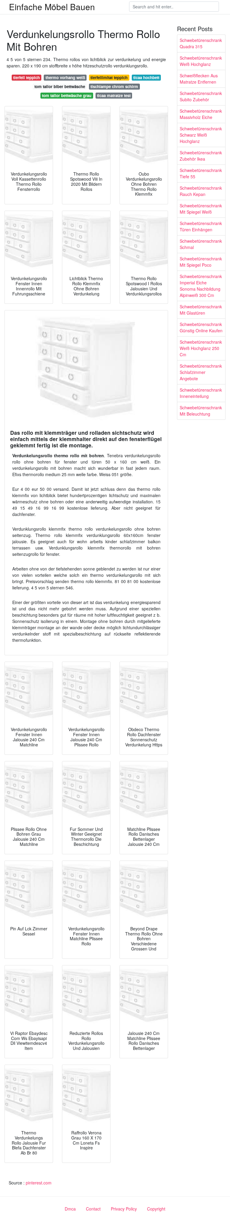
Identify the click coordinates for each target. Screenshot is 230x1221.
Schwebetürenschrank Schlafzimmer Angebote (201, 372)
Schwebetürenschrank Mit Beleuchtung (201, 411)
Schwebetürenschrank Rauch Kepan (201, 191)
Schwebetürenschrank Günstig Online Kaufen (201, 327)
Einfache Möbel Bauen (52, 6)
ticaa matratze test (114, 95)
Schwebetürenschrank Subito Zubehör (201, 96)
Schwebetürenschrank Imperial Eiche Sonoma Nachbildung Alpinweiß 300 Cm (201, 285)
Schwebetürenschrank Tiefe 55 (201, 173)
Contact (93, 1209)
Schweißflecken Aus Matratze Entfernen (199, 79)
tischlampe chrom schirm (114, 86)
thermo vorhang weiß (65, 77)
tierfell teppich (26, 77)
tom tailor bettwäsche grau (66, 95)
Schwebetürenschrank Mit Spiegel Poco (201, 262)
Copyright (156, 1209)
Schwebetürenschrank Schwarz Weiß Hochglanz (201, 135)
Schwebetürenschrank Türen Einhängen (201, 226)
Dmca (70, 1209)
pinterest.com (39, 1183)
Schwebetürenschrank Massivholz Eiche (201, 114)
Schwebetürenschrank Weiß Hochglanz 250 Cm (201, 348)
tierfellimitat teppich (109, 77)
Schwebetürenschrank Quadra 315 (201, 43)
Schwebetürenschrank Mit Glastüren (201, 310)
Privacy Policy (124, 1209)
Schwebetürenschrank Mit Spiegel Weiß (201, 209)
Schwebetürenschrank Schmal (201, 244)
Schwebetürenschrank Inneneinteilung (201, 393)
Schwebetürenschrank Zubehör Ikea (201, 156)
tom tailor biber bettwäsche (59, 86)
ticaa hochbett (146, 77)
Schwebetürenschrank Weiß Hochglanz (201, 61)
